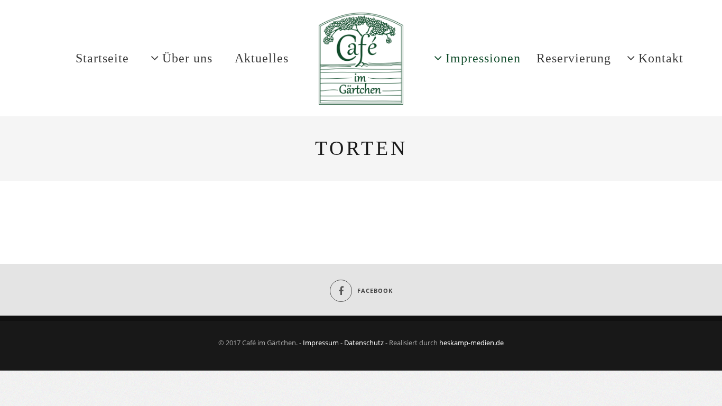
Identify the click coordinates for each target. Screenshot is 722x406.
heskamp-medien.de (471, 342)
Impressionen (483, 58)
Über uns (187, 58)
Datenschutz (364, 342)
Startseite (102, 58)
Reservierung (573, 58)
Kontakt (660, 58)
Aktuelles (262, 58)
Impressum (321, 342)
